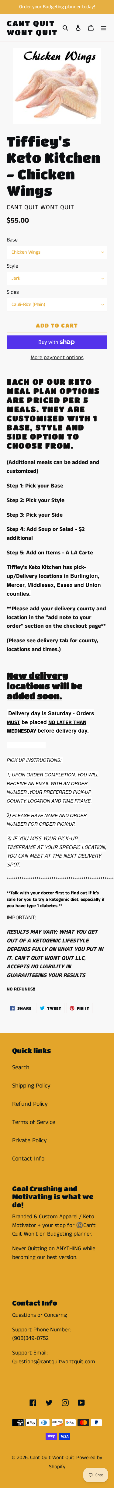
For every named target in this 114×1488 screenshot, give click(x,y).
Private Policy (29, 1140)
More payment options (57, 358)
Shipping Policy (31, 1085)
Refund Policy (30, 1104)
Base (12, 240)
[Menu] (103, 27)
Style (12, 266)
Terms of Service (33, 1122)
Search (20, 1067)
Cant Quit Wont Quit (32, 27)
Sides (13, 292)
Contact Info (28, 1158)
